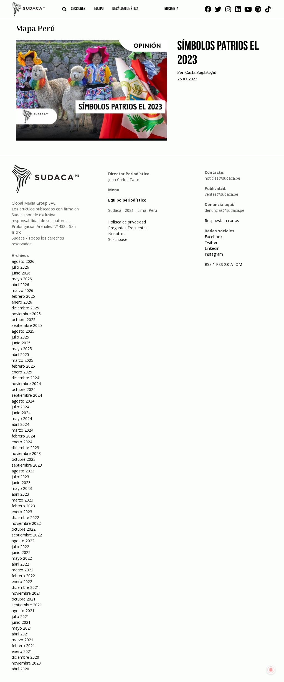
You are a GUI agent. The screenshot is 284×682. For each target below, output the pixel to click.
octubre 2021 (24, 599)
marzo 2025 (22, 360)
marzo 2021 (22, 639)
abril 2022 (20, 564)
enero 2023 (22, 511)
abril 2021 (20, 634)
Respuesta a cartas (222, 220)
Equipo (98, 9)
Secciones (78, 9)
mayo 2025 (22, 348)
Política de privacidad (127, 222)
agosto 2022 (23, 540)
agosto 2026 (23, 261)
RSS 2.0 (222, 264)
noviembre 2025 (26, 313)
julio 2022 (20, 546)
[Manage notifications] (271, 669)
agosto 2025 (23, 331)
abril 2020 (20, 668)
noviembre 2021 (26, 593)
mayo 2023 (22, 488)
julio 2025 (20, 337)
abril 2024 (20, 424)
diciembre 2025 (25, 308)
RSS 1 (210, 264)
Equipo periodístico (127, 200)
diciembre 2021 (25, 587)
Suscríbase (117, 239)
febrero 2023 (23, 505)
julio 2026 (20, 267)
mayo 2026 (22, 278)
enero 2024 (22, 441)
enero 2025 (22, 372)
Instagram (214, 254)
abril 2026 (20, 284)
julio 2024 (20, 406)
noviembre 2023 (26, 453)
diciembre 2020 (25, 657)
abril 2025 (20, 354)
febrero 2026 (23, 296)
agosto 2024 (23, 401)
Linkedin (212, 248)
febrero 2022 (23, 575)
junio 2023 (21, 482)
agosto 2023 (23, 471)
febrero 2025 (23, 366)
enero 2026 (22, 302)
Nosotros (116, 233)
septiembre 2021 (27, 604)
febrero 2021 (23, 645)
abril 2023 (20, 494)
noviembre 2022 (26, 523)
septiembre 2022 (27, 535)
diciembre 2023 (25, 447)
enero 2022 (22, 581)
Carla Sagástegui (201, 72)
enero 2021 (22, 651)
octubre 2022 (24, 529)
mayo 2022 (22, 558)
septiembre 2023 (27, 465)
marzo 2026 (22, 290)
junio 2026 (21, 273)
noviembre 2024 (26, 383)
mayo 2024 (22, 418)
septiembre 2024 (27, 395)
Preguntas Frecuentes (128, 227)
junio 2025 (21, 342)
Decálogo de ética (125, 9)
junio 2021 (21, 622)
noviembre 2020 (26, 663)
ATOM (236, 264)
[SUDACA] (28, 10)
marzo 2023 (22, 500)
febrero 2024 (23, 436)
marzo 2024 (22, 430)
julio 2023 (20, 476)
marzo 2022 (22, 569)
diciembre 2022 (25, 517)
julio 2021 (20, 616)
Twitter (211, 242)
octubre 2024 (24, 389)
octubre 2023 (24, 459)
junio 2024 (21, 412)
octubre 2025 (24, 319)
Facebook (213, 236)
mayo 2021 (22, 628)
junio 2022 (21, 552)
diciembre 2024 (25, 377)
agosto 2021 (23, 610)
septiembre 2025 (27, 325)
